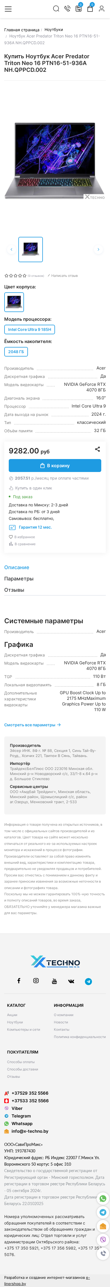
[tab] (55, 567)
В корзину (58, 465)
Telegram (21, 1116)
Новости (61, 1022)
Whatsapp (22, 1123)
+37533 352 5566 (30, 1100)
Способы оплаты (21, 1062)
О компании (63, 1015)
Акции (12, 1015)
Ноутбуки (15, 1022)
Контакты (61, 1029)
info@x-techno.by (30, 1131)
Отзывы (13, 1076)
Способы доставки (22, 1069)
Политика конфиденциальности (80, 1037)
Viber (17, 1108)
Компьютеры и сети (23, 1029)
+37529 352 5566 (30, 1093)
